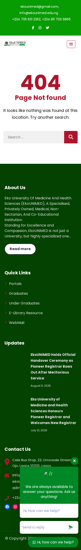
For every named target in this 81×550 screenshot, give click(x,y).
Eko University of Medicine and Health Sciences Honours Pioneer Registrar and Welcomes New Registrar (53, 411)
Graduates (18, 293)
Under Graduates (24, 303)
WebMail (16, 322)
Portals (15, 283)
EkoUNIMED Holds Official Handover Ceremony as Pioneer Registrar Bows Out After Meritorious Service (53, 366)
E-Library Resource (26, 313)
